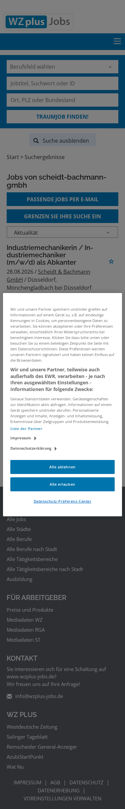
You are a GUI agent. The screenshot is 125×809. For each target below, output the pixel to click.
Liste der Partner (26, 428)
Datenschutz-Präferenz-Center (63, 501)
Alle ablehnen (62, 466)
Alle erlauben (62, 484)
